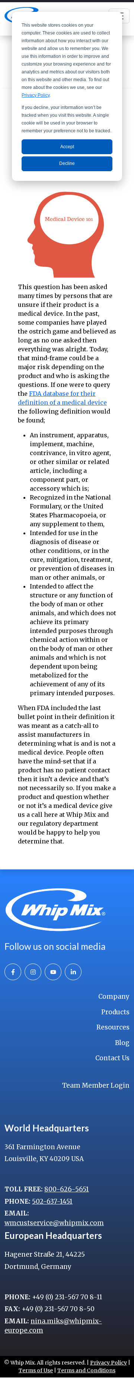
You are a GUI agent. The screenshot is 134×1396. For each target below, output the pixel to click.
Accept (67, 146)
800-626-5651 (66, 1189)
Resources (113, 1027)
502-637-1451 (52, 1201)
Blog (122, 1043)
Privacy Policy (36, 95)
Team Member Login (96, 1085)
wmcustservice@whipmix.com (54, 1223)
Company (114, 996)
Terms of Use (36, 1370)
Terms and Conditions (86, 1370)
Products (115, 1012)
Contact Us (112, 1058)
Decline (67, 163)
